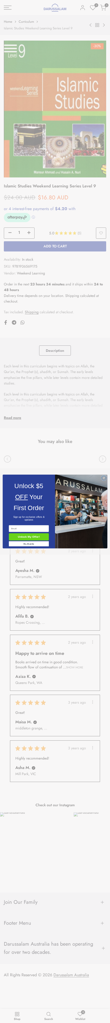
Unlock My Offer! (29, 536)
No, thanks (29, 544)
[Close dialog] (104, 478)
